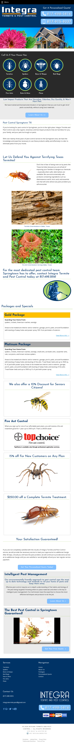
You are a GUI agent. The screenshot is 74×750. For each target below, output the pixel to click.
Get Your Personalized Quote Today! (37, 567)
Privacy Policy (42, 739)
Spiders (5, 669)
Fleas (4, 681)
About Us (41, 669)
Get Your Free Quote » (55, 649)
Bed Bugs (6, 674)
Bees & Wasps (8, 672)
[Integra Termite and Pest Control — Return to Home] (19, 11)
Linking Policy (33, 739)
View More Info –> (62, 335)
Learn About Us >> (37, 115)
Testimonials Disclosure (29, 741)
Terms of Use (41, 741)
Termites (6, 667)
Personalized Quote (45, 674)
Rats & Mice (7, 676)
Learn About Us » (58, 601)
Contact (41, 676)
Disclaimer (25, 739)
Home (40, 667)
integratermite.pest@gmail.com (14, 702)
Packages (41, 672)
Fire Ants (6, 679)
